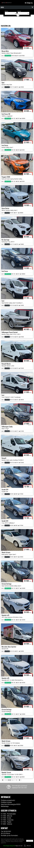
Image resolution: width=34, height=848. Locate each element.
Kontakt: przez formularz (9, 835)
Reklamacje (5, 806)
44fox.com (29, 845)
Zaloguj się (29, 3)
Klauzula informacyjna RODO (10, 804)
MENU (2, 7)
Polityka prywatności (8, 800)
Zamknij (30, 840)
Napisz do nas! (12, 845)
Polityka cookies (6, 802)
